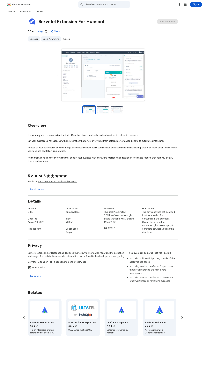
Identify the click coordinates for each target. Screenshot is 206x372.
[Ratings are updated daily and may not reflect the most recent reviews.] (46, 31)
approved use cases (139, 262)
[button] (185, 4)
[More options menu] (179, 4)
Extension (34, 39)
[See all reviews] (37, 189)
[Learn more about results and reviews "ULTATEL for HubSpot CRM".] (76, 326)
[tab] (11, 11)
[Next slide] (149, 75)
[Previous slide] (57, 75)
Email (110, 227)
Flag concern (34, 228)
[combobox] (108, 4)
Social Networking (51, 39)
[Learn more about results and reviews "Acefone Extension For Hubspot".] (37, 326)
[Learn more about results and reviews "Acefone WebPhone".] (152, 326)
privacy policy (117, 256)
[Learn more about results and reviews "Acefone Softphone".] (114, 326)
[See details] (35, 276)
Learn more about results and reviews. (57, 181)
